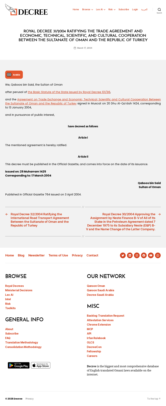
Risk (110, 9)
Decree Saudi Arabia (100, 294)
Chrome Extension (99, 324)
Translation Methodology (21, 342)
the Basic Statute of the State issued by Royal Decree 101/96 (69, 92)
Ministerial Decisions (18, 290)
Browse (86, 9)
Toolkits (10, 308)
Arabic (16, 74)
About (9, 329)
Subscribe (124, 9)
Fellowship (94, 351)
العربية (144, 9)
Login (135, 9)
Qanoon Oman (96, 286)
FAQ (7, 338)
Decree (18, 398)
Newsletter (36, 255)
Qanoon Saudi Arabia (100, 290)
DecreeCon (94, 347)
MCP (90, 329)
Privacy (77, 255)
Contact (92, 255)
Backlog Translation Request (105, 315)
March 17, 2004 (84, 48)
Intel (8, 299)
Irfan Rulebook (96, 338)
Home (76, 9)
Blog (21, 255)
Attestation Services (100, 320)
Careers (92, 356)
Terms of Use (58, 255)
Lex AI (99, 9)
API (89, 333)
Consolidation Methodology (23, 347)
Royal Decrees (14, 286)
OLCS (90, 342)
